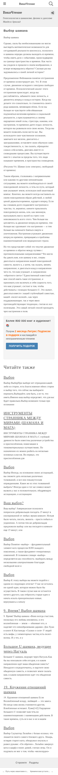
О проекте (21, 762)
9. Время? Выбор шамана (25, 610)
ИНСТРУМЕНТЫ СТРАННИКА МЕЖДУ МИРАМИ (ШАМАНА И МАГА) (23, 420)
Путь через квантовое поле (18, 771)
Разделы (34, 762)
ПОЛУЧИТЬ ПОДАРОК (22, 346)
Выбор (9, 377)
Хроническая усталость (40, 771)
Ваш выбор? (14, 502)
